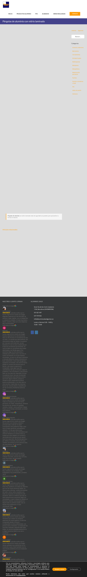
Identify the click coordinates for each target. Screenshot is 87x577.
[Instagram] (36, 332)
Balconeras (75, 51)
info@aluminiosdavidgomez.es (44, 319)
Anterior (74, 30)
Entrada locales (76, 58)
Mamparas (75, 65)
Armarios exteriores (78, 47)
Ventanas (75, 94)
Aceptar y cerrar (59, 569)
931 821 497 (38, 313)
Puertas (74, 78)
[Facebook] (32, 332)
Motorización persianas (76, 73)
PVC (73, 87)
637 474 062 (38, 316)
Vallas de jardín (76, 90)
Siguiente (80, 30)
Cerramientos (76, 54)
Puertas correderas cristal (77, 82)
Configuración (21, 575)
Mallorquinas (76, 62)
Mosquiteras (76, 69)
